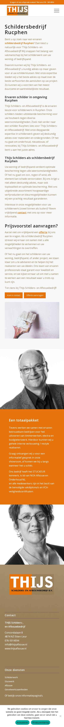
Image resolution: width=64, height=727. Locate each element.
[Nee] (60, 716)
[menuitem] (55, 10)
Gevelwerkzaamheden (16, 689)
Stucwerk (9, 681)
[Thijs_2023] (26, 10)
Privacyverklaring (40, 722)
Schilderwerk (11, 677)
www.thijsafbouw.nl (15, 648)
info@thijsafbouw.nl (16, 644)
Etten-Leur (21, 636)
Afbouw (9, 685)
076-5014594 (12, 640)
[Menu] (55, 10)
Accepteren (22, 722)
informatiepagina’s (32, 695)
